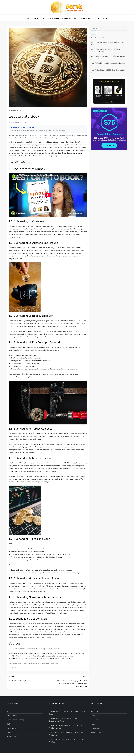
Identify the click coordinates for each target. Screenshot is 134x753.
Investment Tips (69, 18)
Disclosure (95, 720)
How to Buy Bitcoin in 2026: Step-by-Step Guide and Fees (108, 71)
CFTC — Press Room (17, 656)
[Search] (93, 32)
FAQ (97, 18)
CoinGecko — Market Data (19, 658)
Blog (8, 711)
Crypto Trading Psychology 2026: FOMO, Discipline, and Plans (105, 50)
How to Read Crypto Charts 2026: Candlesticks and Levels (108, 64)
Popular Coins (86, 18)
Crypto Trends (33, 18)
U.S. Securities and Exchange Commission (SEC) (25, 654)
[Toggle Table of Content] (28, 162)
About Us (94, 711)
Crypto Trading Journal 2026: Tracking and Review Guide (109, 43)
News (105, 18)
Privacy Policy (96, 728)
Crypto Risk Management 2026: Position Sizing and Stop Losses (108, 57)
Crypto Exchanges (51, 18)
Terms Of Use (96, 732)
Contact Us (95, 716)
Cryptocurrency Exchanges (16, 720)
